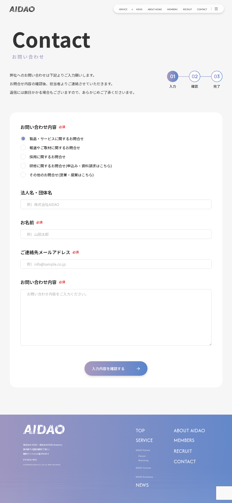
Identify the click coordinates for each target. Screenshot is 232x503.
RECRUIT (187, 9)
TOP (140, 430)
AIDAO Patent (143, 450)
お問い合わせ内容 (38, 127)
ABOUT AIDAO (155, 9)
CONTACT (202, 9)
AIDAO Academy (144, 476)
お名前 (27, 222)
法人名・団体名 (36, 192)
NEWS (139, 9)
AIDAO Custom (143, 467)
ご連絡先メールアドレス (45, 252)
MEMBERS (172, 9)
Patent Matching (143, 458)
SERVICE (123, 9)
